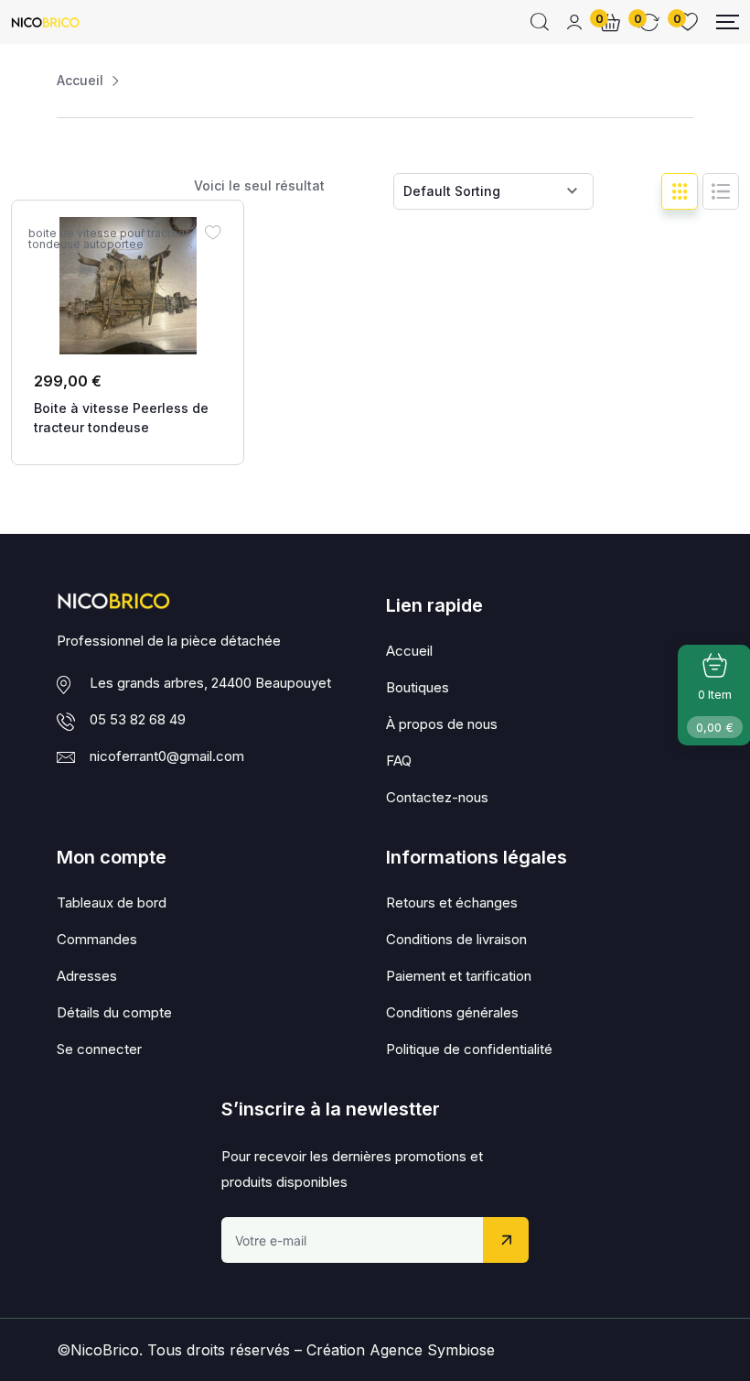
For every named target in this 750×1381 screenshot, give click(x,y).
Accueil (80, 80)
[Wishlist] (212, 231)
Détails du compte (114, 1012)
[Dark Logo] (45, 22)
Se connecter (99, 1049)
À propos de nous (442, 724)
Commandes (97, 939)
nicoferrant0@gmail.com (167, 756)
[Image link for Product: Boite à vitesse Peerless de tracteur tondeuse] (127, 285)
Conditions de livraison (456, 939)
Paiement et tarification (458, 975)
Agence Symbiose (432, 1350)
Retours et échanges (452, 902)
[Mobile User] (574, 22)
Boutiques (417, 687)
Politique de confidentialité (469, 1049)
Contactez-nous (437, 797)
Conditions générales (452, 1012)
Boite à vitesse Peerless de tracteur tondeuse (121, 417)
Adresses (87, 975)
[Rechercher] (539, 22)
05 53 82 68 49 (138, 719)
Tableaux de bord (111, 902)
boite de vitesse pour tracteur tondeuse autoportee (108, 239)
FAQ (399, 760)
